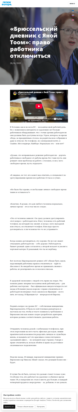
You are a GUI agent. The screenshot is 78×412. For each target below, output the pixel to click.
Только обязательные (25, 407)
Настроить (41, 407)
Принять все (9, 407)
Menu (72, 3)
